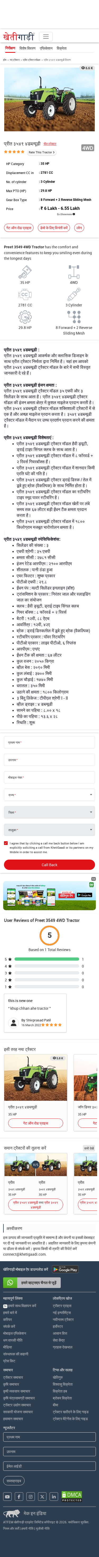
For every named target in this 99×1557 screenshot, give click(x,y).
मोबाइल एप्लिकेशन (14, 1333)
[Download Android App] (65, 1269)
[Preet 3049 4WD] (35, 1077)
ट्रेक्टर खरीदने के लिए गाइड (71, 1411)
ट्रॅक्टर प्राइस (62, 1305)
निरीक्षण (10, 48)
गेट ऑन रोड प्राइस (18, 227)
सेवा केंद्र (59, 1340)
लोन (79, 227)
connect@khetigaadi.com (24, 1254)
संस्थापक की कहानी (15, 1353)
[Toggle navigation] (46, 36)
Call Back (49, 864)
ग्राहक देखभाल (62, 1347)
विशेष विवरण (28, 48)
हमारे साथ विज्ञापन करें (20, 1305)
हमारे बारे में (10, 1312)
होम (4, 60)
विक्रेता (62, 48)
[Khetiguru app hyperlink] (49, 895)
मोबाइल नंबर (15, 777)
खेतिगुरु (58, 1377)
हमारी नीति (27, 1528)
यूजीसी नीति (43, 1528)
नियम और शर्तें (11, 1528)
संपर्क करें (9, 1326)
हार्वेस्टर (58, 1326)
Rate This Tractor (40, 152)
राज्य (11, 794)
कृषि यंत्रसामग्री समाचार (19, 1397)
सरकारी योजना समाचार (18, 1411)
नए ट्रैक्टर (15, 60)
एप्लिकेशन (46, 48)
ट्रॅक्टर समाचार (13, 1377)
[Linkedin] (54, 1496)
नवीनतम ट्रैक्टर (63, 1319)
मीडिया (7, 1347)
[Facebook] (19, 1496)
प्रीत (11, 1182)
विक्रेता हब (60, 1391)
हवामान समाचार (13, 1418)
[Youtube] (7, 1496)
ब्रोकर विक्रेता (62, 1397)
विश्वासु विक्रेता (63, 1384)
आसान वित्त (60, 1333)
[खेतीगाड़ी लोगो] (19, 36)
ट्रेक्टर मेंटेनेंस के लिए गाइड (70, 1418)
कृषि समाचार (11, 1384)
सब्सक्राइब (14, 1480)
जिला (11, 812)
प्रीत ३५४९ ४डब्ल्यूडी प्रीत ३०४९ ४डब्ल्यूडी (35, 1204)
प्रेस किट (9, 1360)
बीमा (55, 1404)
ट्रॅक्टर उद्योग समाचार (17, 1404)
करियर (7, 1319)
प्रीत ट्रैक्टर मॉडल (31, 60)
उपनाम (12, 759)
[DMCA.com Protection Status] (71, 1497)
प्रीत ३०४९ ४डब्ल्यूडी (22, 1106)
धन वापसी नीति (12, 1340)
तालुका (12, 829)
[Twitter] (42, 1496)
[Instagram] (30, 1496)
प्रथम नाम (14, 742)
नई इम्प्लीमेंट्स (62, 1312)
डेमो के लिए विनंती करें (54, 227)
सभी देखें (89, 1148)
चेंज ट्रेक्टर (50, 143)
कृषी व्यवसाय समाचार (16, 1391)
